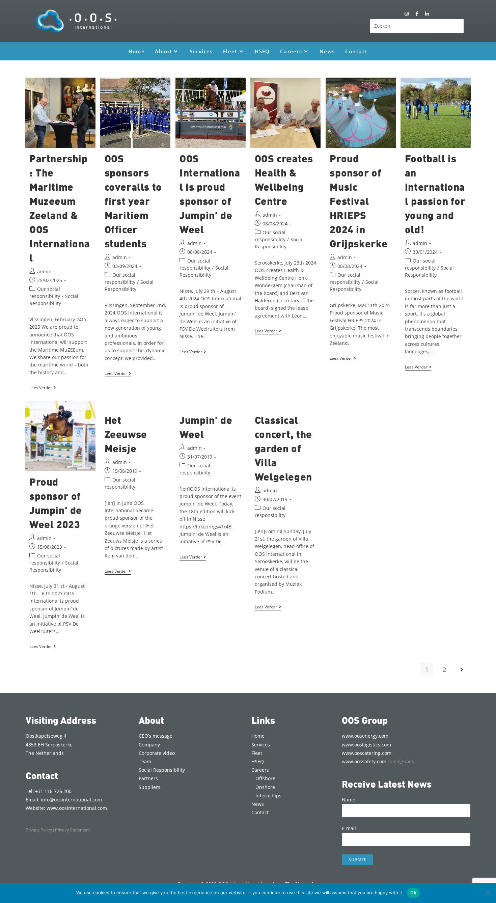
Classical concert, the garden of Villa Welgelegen (283, 448)
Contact (260, 812)
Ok (413, 892)
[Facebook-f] (417, 13)
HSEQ (257, 761)
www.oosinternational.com (77, 808)
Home (258, 736)
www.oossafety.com (378, 761)
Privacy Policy (39, 829)
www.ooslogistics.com (366, 744)
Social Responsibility (162, 770)
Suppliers (149, 787)
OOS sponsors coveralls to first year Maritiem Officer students (133, 201)
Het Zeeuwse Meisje (126, 434)
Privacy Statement (72, 829)
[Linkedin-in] (427, 13)
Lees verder (42, 387)
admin (44, 271)
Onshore (265, 787)
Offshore (265, 778)
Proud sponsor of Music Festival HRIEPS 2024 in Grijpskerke (359, 201)
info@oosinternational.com (71, 799)
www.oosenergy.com (365, 736)
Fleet (256, 753)
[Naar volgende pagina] (462, 669)
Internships (268, 795)
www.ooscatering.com (366, 753)
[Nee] (487, 893)
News (257, 804)
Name (348, 799)
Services (260, 744)
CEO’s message (155, 736)
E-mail (349, 828)
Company (149, 744)
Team (145, 761)
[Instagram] (407, 13)
